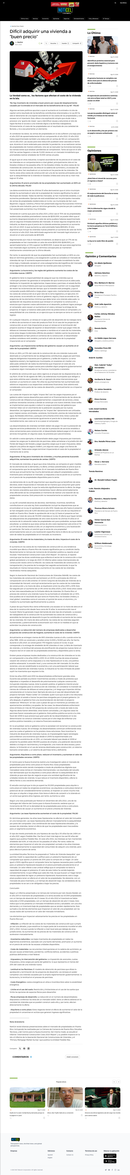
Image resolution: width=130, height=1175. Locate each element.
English (50, 1157)
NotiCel (20, 42)
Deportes (66, 18)
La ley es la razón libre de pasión (100, 241)
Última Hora (24, 18)
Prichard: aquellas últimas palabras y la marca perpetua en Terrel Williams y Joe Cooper (102, 225)
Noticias (35, 18)
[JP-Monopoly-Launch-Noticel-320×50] (65, 4)
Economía (45, 18)
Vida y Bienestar (94, 18)
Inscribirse (123, 3)
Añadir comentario (72, 1057)
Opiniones (56, 18)
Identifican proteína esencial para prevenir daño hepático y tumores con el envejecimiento (102, 63)
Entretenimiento (79, 18)
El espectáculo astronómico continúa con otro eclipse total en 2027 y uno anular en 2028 (102, 98)
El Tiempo (106, 18)
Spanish (50, 1155)
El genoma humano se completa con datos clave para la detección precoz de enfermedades (102, 80)
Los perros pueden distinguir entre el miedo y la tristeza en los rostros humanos (102, 115)
